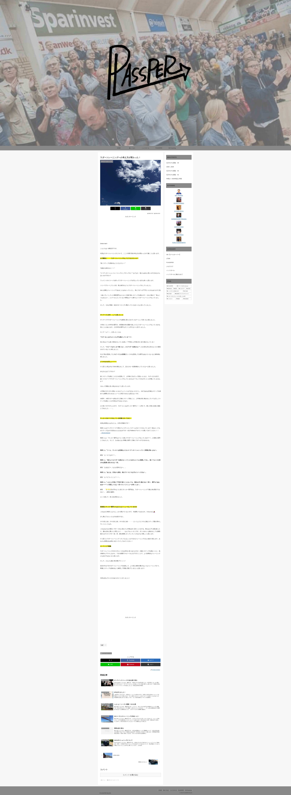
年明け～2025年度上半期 (174, 178)
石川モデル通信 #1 (172, 175)
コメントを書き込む (130, 775)
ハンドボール (173, 790)
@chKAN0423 (106, 433)
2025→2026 (170, 167)
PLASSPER (181, 790)
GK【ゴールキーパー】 (106, 653)
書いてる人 (166, 790)
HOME (160, 790)
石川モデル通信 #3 (172, 163)
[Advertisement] (130, 231)
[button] (146, 208)
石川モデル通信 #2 (172, 171)
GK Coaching (188, 790)
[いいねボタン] (102, 645)
